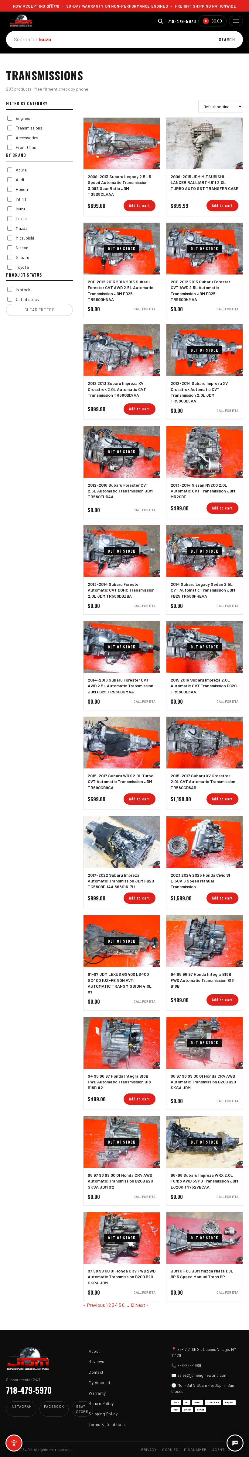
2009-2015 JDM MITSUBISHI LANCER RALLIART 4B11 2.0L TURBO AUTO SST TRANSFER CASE (204, 182)
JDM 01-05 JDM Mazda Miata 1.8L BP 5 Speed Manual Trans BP (202, 1273)
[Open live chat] (235, 1443)
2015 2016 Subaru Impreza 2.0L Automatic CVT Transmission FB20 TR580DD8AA (204, 685)
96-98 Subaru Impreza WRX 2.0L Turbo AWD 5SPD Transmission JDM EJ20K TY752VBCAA (204, 1180)
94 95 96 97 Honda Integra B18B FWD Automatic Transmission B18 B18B (202, 980)
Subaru (22, 257)
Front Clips (26, 147)
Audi (20, 179)
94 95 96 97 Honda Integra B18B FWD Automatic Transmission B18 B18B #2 (119, 1081)
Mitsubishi (25, 237)
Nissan (22, 247)
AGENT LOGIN (224, 1449)
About (94, 1351)
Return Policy (101, 1403)
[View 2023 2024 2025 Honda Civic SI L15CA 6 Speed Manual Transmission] (204, 842)
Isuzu (20, 208)
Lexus (21, 218)
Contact (96, 1372)
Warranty (97, 1393)
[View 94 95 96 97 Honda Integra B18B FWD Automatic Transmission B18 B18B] (204, 941)
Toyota (22, 267)
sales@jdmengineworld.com (202, 1375)
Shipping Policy (103, 1413)
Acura (21, 169)
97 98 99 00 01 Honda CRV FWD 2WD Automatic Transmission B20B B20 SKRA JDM (121, 1276)
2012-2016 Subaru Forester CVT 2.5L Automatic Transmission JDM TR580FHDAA (120, 490)
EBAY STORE (82, 1409)
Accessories (27, 137)
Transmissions (29, 127)
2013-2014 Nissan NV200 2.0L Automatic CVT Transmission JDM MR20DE (203, 490)
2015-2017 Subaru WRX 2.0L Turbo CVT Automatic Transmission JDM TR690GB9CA (120, 781)
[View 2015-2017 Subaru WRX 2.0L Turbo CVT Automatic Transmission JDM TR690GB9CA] (122, 742)
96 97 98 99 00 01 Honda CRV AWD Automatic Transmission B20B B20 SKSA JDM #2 (120, 1180)
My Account (99, 1382)
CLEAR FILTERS (40, 309)
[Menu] (236, 21)
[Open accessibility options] (13, 1443)
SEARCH (227, 39)
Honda (22, 189)
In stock (23, 289)
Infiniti (21, 199)
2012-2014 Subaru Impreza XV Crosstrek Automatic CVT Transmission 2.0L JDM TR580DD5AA (199, 392)
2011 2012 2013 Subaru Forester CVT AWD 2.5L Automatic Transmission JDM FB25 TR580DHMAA (200, 290)
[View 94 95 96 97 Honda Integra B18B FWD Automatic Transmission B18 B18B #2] (122, 1043)
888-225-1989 (189, 1365)
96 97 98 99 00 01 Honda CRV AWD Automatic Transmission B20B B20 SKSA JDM (203, 1081)
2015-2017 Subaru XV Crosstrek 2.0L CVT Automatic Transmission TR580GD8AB (203, 781)
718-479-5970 (182, 21)
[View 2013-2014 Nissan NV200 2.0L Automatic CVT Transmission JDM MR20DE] (204, 452)
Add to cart (139, 205)
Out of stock (27, 299)
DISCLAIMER (195, 1449)
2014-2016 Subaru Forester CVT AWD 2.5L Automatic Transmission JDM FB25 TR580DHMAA (120, 685)
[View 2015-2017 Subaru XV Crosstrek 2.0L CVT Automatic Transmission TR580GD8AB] (204, 742)
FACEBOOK (54, 1406)
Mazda (22, 228)
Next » (142, 1305)
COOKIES (170, 1449)
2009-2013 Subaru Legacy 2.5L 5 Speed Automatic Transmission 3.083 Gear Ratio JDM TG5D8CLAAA (119, 185)
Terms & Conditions (107, 1424)
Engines (23, 118)
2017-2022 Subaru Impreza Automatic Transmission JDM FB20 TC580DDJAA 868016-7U (121, 880)
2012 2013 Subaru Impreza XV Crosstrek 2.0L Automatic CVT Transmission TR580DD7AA (117, 389)
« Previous (94, 1305)
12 (132, 1305)
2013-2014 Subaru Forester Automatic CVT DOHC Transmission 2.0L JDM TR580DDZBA (121, 590)
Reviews (96, 1361)
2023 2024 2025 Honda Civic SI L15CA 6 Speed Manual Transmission (200, 880)
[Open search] (160, 21)
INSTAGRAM (21, 1406)
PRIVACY (149, 1449)
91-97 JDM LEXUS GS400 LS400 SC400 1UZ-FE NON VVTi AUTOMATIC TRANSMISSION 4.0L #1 (120, 983)
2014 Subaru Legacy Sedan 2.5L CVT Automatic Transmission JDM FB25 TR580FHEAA (203, 590)
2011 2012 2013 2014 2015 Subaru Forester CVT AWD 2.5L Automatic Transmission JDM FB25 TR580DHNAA (120, 290)
